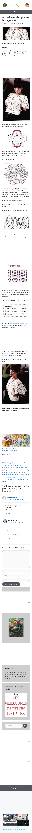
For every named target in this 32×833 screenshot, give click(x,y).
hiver (8, 470)
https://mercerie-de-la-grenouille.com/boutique (9, 449)
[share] (14, 808)
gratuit (4, 470)
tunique (13, 474)
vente (27, 474)
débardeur (18, 465)
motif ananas (6, 472)
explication (16, 467)
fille (26, 467)
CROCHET (7, 463)
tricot (4, 474)
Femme (21, 463)
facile (22, 467)
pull (19, 472)
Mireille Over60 (12, 497)
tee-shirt (23, 472)
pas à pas (14, 472)
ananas (6, 465)
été (11, 467)
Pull (25, 463)
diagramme (5, 467)
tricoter (8, 474)
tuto (18, 474)
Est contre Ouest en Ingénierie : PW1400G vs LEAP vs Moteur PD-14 (10, 808)
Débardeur (14, 463)
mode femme (19, 470)
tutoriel (22, 474)
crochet (11, 465)
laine (12, 470)
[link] (5, 808)
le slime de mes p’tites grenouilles (14, 477)
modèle (26, 470)
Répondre (7, 513)
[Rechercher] (25, 726)
